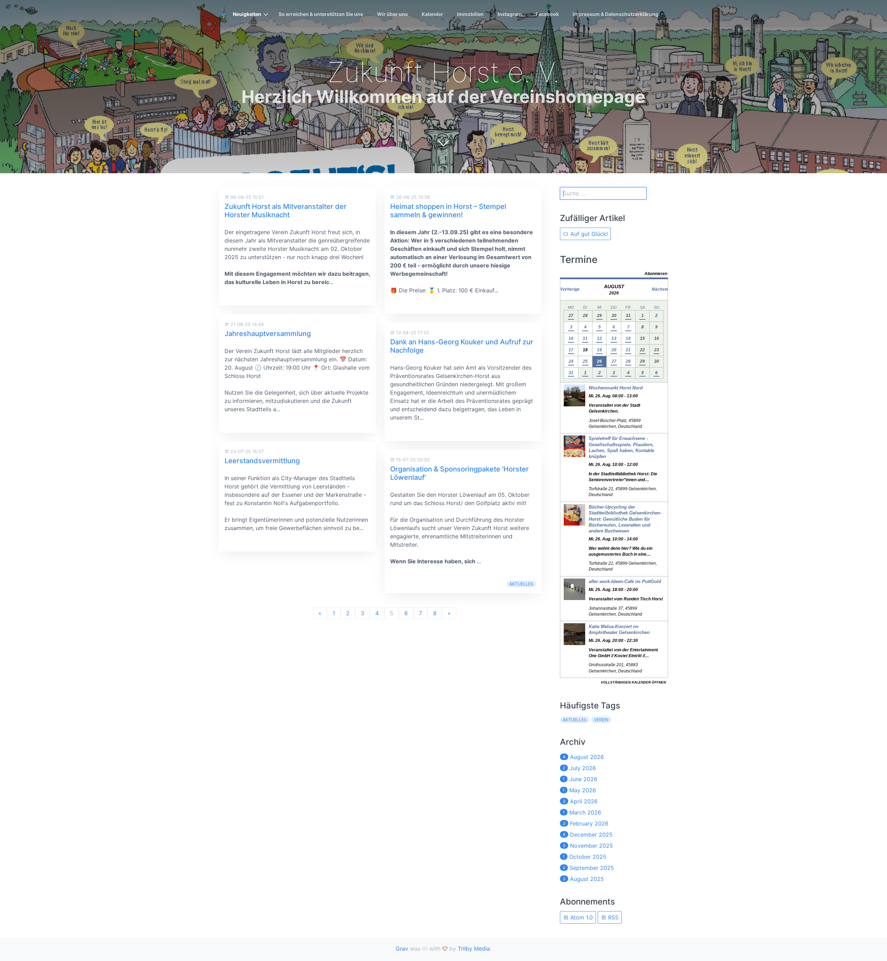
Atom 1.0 (581, 917)
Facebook (547, 14)
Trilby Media (474, 948)
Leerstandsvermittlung (262, 461)
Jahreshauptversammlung (268, 333)
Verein (601, 719)
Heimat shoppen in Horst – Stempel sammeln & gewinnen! (448, 210)
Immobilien (470, 14)
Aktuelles (521, 584)
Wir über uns (392, 14)
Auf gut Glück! (588, 233)
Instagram (510, 14)
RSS (612, 917)
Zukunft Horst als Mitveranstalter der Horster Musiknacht (285, 210)
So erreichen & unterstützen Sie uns (321, 14)
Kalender (432, 14)
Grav (402, 948)
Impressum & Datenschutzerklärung (615, 14)
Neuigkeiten (247, 14)
